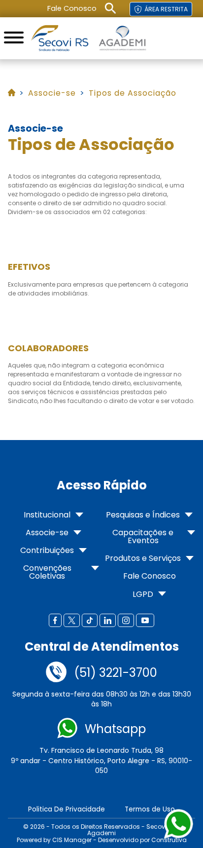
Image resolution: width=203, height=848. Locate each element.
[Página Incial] (59, 38)
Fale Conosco (72, 8)
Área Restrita (166, 9)
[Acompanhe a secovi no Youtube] (145, 621)
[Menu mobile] (14, 38)
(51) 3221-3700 (115, 673)
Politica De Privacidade (66, 809)
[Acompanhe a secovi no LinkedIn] (108, 621)
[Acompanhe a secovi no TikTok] (90, 621)
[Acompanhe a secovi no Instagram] (126, 621)
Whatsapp (115, 729)
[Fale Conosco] (56, 673)
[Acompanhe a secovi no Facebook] (55, 621)
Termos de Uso (150, 809)
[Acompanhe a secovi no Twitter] (72, 621)
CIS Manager (72, 840)
